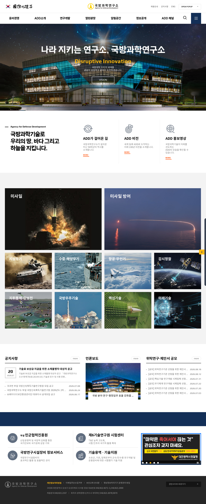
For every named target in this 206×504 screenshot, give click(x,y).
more (75, 358)
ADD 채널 (168, 18)
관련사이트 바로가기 (177, 484)
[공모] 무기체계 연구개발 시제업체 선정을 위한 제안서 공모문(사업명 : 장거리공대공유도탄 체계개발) (168, 383)
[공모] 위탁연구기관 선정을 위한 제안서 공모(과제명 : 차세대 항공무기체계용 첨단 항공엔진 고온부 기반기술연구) (168, 374)
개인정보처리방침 (54, 483)
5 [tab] (158, 463)
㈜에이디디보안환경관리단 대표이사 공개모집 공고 (31, 394)
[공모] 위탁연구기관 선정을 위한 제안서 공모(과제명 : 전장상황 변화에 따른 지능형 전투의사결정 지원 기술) (168, 393)
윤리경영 (14, 18)
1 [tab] (143, 463)
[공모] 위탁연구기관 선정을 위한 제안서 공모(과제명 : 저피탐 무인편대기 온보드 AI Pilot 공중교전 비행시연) (168, 369)
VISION (103, 79)
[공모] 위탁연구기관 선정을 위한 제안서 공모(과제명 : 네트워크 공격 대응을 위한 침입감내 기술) (168, 388)
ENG (173, 7)
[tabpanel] (103, 67)
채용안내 (154, 7)
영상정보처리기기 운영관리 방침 (117, 483)
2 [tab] (146, 463)
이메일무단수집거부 (74, 483)
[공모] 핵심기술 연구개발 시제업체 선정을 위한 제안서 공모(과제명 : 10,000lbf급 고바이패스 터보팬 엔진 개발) (168, 379)
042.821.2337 (61, 493)
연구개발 (65, 18)
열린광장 (90, 18)
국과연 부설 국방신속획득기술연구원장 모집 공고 (30, 386)
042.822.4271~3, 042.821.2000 (109, 488)
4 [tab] (154, 463)
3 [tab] (150, 463)
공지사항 (164, 7)
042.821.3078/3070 (108, 493)
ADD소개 (40, 18)
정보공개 (141, 18)
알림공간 (116, 18)
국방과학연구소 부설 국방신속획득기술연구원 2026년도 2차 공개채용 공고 (37, 390)
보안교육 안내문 (92, 483)
